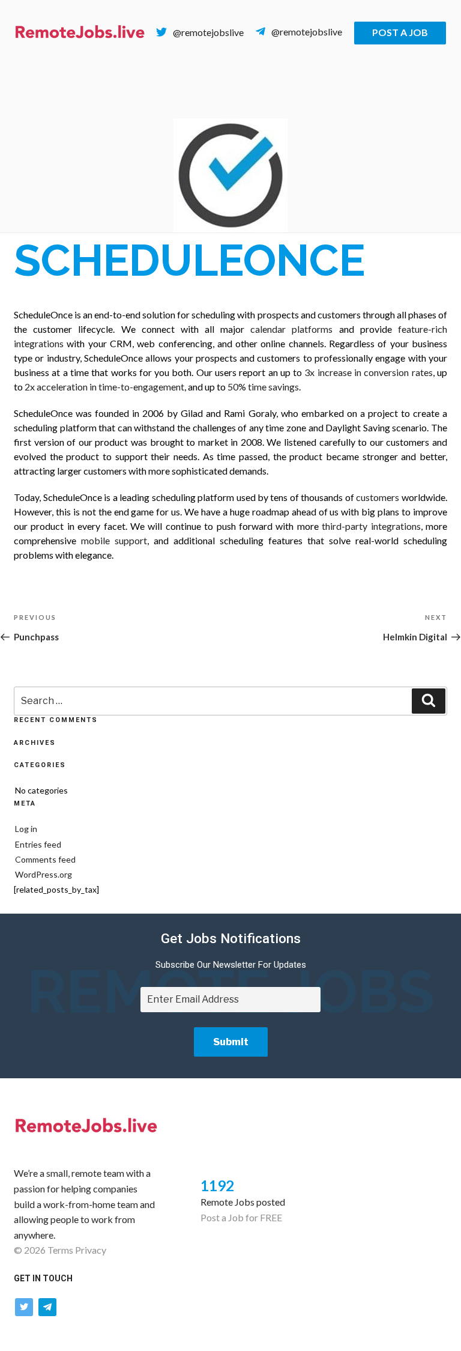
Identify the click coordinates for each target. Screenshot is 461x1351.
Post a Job (400, 32)
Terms (60, 1249)
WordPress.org (43, 874)
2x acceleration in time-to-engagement (104, 386)
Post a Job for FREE (241, 1217)
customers (377, 497)
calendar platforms (291, 329)
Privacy (90, 1249)
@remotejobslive (208, 32)
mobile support (114, 540)
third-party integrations (371, 526)
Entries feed (38, 844)
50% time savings (263, 386)
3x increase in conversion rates (368, 372)
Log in (26, 829)
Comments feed (45, 859)
